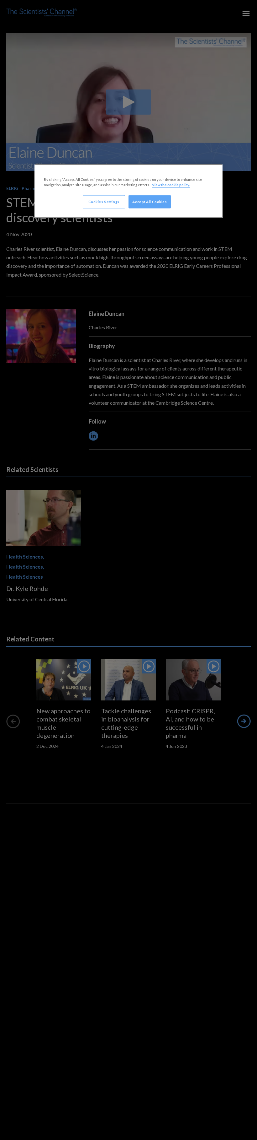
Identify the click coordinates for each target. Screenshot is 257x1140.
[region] (128, 191)
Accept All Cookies (149, 201)
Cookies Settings (103, 201)
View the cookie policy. (171, 184)
